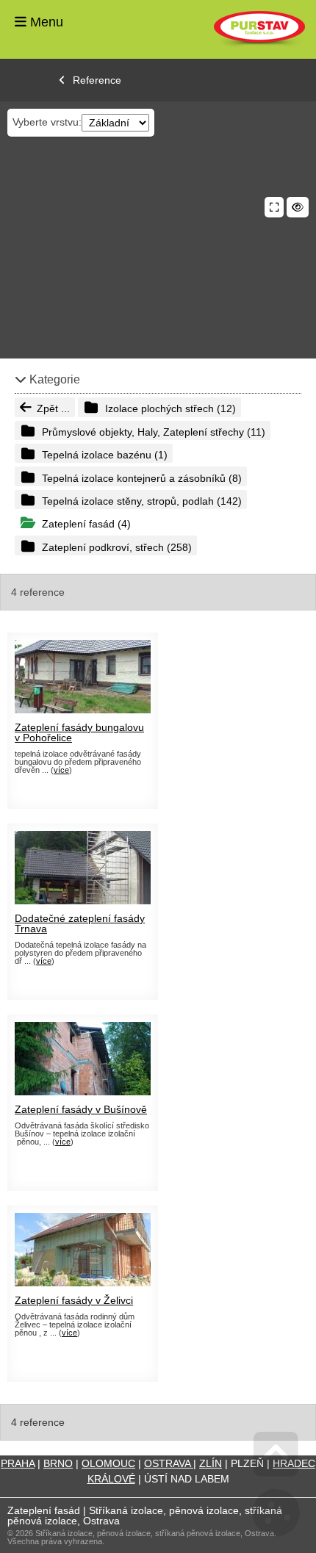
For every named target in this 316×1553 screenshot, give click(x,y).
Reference (97, 80)
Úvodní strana (259, 29)
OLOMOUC (108, 1463)
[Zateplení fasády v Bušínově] (83, 1092)
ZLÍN (210, 1463)
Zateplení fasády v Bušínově (81, 1109)
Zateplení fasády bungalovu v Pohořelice (79, 732)
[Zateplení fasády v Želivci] (83, 1283)
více (61, 769)
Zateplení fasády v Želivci (74, 1300)
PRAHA (18, 1463)
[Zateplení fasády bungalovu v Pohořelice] (83, 710)
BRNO (58, 1463)
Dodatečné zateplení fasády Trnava (80, 923)
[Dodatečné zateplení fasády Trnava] (83, 901)
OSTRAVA (168, 1463)
